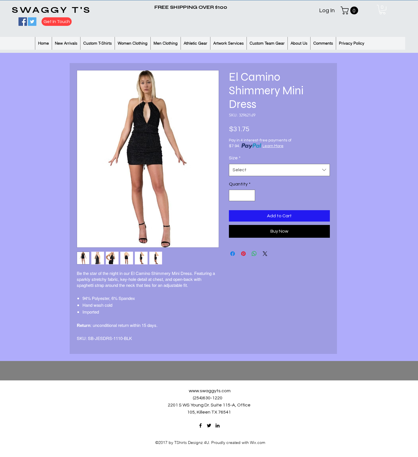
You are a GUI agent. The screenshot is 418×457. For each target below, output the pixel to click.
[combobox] (279, 170)
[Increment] (250, 195)
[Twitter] (32, 21)
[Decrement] (234, 195)
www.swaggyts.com (210, 391)
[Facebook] (22, 21)
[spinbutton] (242, 195)
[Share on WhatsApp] (254, 253)
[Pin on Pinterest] (243, 253)
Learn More (273, 146)
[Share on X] (265, 253)
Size (235, 158)
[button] (382, 9)
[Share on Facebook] (232, 253)
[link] (350, 10)
